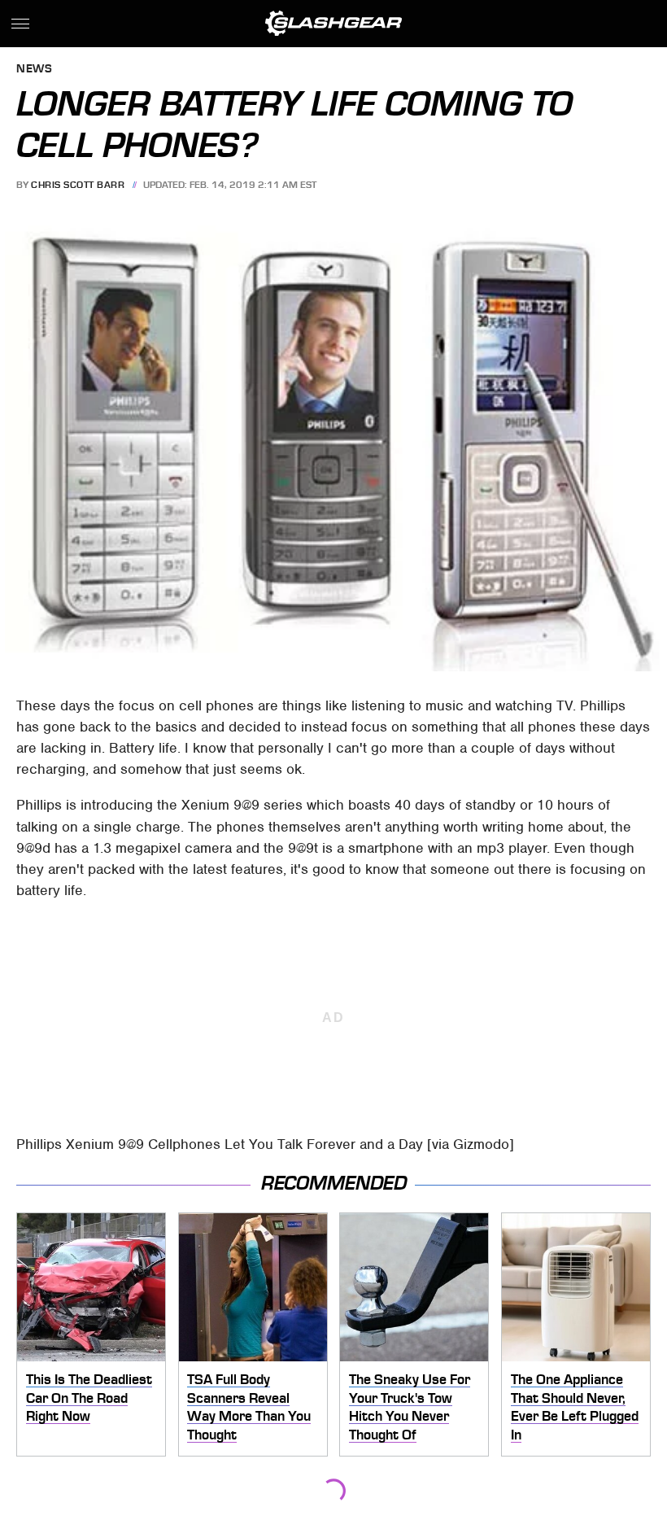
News (34, 69)
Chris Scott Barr (77, 184)
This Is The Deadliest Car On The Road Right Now (89, 1397)
